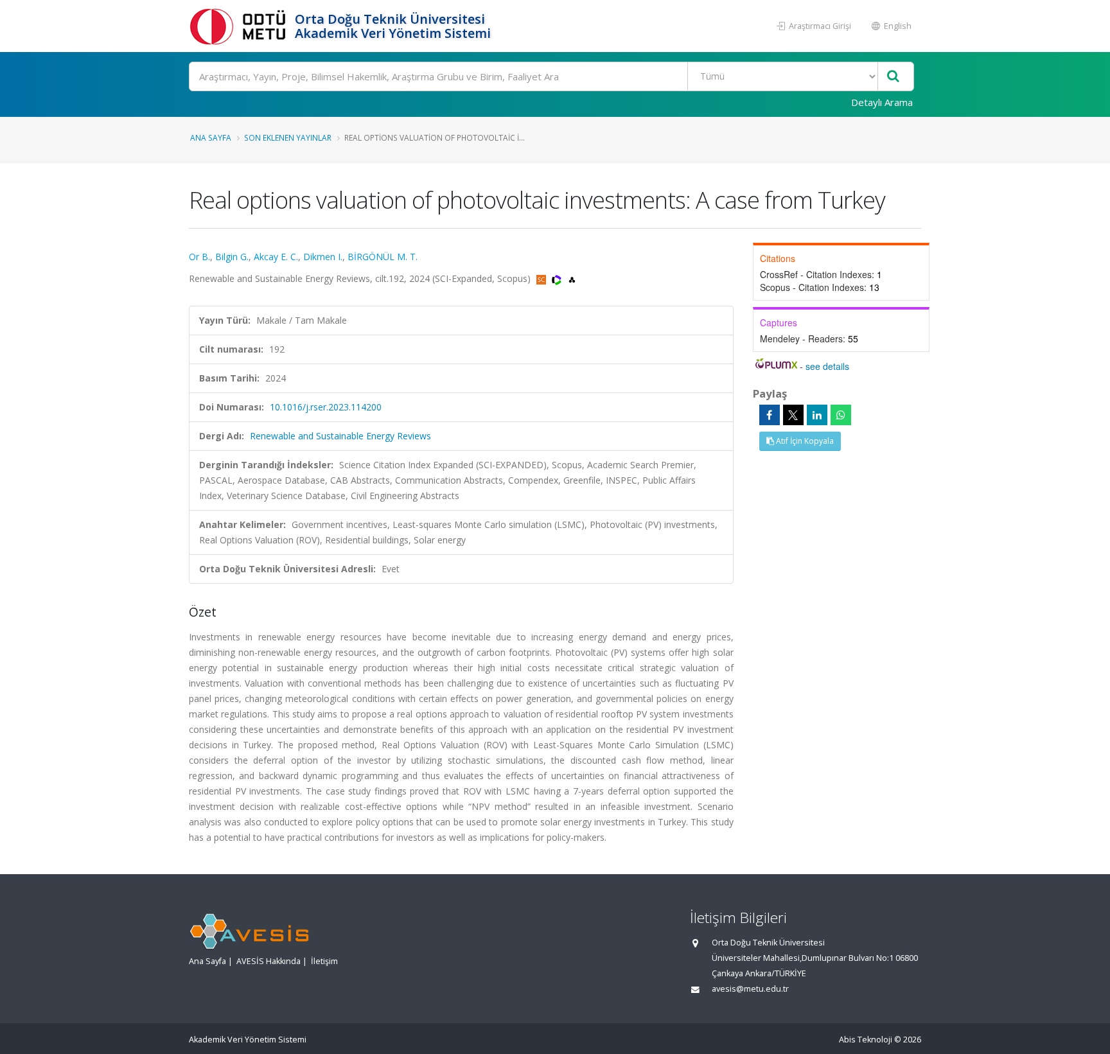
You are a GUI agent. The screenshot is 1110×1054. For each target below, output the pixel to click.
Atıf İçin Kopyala (804, 440)
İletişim (324, 961)
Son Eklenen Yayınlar (287, 137)
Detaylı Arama (882, 102)
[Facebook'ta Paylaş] (769, 415)
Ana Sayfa (210, 137)
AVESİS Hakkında (268, 961)
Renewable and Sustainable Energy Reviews (340, 436)
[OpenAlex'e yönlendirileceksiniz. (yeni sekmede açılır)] (572, 278)
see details (827, 366)
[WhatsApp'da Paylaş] (841, 415)
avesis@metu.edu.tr (750, 988)
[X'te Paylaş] (793, 415)
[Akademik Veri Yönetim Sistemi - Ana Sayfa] (240, 26)
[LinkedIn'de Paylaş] (817, 415)
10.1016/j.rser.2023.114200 (326, 407)
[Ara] (893, 76)
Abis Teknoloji (865, 1039)
